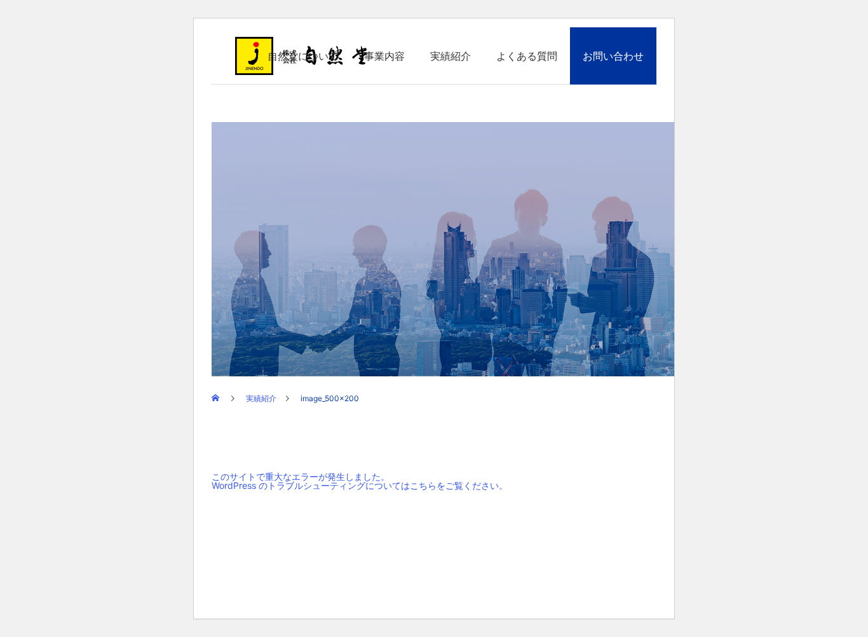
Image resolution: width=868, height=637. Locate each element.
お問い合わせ (613, 56)
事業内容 (384, 56)
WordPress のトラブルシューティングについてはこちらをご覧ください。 (360, 485)
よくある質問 (526, 56)
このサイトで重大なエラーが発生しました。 (301, 476)
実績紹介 (450, 56)
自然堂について (303, 56)
